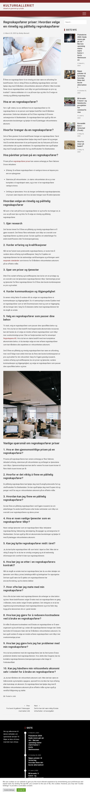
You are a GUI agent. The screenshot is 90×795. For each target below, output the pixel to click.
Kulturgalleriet (18, 5)
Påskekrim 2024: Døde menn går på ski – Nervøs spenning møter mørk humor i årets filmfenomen (82, 47)
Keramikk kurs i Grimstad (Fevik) (81, 126)
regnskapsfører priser (21, 161)
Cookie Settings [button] (9, 790)
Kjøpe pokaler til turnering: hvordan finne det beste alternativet (81, 79)
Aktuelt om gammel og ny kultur (13, 8)
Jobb (14, 696)
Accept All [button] (21, 790)
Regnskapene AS (9, 338)
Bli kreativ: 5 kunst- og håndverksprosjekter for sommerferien (82, 105)
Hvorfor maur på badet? (80, 144)
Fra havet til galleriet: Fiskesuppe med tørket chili (18, 708)
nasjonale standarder (11, 261)
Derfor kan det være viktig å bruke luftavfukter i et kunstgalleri (46, 708)
